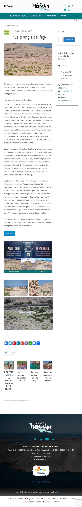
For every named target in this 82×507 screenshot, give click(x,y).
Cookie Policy (36, 482)
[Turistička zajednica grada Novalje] (41, 7)
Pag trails (9, 233)
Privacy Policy (46, 482)
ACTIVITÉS (12, 352)
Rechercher (69, 40)
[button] (65, 6)
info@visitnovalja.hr (65, 101)
